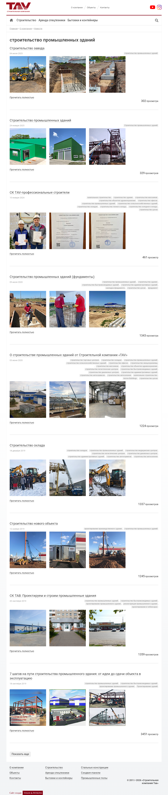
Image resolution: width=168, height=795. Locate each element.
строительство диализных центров (104, 372)
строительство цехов (149, 210)
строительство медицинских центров (141, 450)
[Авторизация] (134, 780)
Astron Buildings (130, 378)
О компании (26, 28)
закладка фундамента (115, 288)
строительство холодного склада (143, 207)
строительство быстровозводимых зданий (100, 285)
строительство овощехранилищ (144, 363)
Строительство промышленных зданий (141, 125)
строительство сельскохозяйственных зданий (137, 203)
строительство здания (123, 197)
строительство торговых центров (85, 360)
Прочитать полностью (22, 97)
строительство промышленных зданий (141, 53)
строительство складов (87, 207)
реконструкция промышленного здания (140, 604)
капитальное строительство (99, 197)
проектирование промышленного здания (103, 604)
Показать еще (20, 754)
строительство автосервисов (92, 375)
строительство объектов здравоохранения (117, 201)
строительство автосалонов (119, 375)
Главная (14, 28)
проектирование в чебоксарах (145, 607)
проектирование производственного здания (103, 529)
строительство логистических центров (101, 369)
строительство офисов (147, 201)
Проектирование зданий (147, 686)
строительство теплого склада (113, 207)
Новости (38, 28)
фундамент (153, 288)
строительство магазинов (146, 197)
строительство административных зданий (139, 285)
